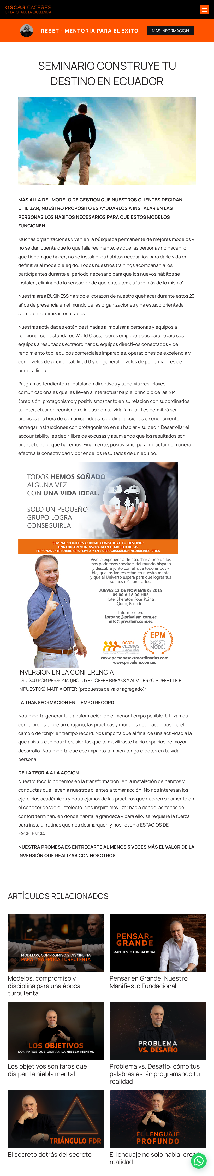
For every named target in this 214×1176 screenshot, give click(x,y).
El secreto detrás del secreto (50, 1154)
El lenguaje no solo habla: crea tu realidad (157, 1158)
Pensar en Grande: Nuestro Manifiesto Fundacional (149, 982)
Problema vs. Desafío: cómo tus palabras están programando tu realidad (155, 1073)
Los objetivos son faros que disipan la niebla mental (47, 1070)
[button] (204, 9)
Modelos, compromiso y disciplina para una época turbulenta (44, 985)
